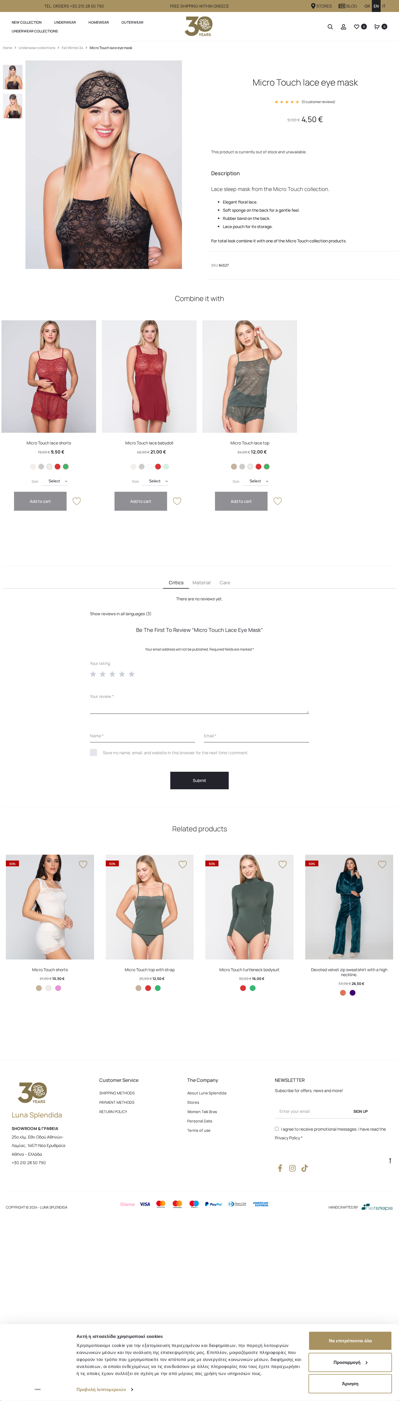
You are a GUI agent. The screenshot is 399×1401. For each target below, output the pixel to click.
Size (35, 481)
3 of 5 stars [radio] (113, 674)
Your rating (100, 663)
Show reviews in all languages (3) (121, 613)
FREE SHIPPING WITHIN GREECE (199, 6)
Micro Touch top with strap (150, 969)
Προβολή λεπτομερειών (101, 1389)
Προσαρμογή (347, 1362)
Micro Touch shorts (50, 969)
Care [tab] (225, 582)
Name (97, 735)
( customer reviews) (318, 101)
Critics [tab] (176, 582)
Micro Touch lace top (249, 443)
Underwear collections (35, 31)
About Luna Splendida (206, 1093)
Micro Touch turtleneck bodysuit (249, 969)
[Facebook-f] (280, 1168)
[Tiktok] (304, 1168)
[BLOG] (342, 6)
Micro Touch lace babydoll (149, 443)
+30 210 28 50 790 (29, 1162)
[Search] (330, 26)
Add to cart (40, 501)
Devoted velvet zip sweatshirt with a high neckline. (349, 972)
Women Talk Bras (202, 1111)
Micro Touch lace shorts (49, 443)
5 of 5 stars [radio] (133, 674)
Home (7, 47)
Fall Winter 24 (72, 47)
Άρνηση (350, 1383)
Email (210, 735)
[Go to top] (390, 1160)
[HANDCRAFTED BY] (377, 1207)
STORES (324, 6)
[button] (33, 467)
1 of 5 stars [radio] (94, 674)
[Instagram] (292, 1168)
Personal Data (199, 1121)
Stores (193, 1102)
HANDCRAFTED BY (343, 1207)
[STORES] (313, 6)
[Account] (343, 26)
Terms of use (199, 1130)
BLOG (351, 6)
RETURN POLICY (113, 1111)
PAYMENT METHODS (116, 1102)
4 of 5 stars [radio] (123, 674)
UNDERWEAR (65, 22)
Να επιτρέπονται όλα (350, 1340)
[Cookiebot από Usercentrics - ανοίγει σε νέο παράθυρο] (37, 1389)
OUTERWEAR (132, 22)
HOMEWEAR (99, 22)
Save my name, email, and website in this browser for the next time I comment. (176, 752)
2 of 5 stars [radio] (104, 674)
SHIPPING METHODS (117, 1093)
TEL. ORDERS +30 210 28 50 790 (74, 6)
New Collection (26, 22)
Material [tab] (201, 582)
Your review (102, 696)
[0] (357, 26)
